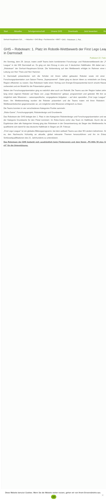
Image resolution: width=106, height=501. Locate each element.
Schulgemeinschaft (36, 31)
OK (53, 497)
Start (6, 31)
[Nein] (102, 495)
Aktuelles (18, 31)
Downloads (73, 31)
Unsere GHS (56, 31)
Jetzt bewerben (90, 31)
